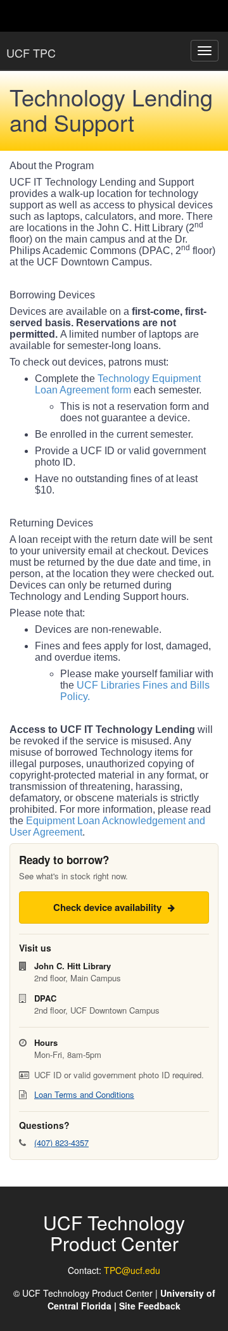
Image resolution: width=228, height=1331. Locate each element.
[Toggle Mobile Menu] (215, 15)
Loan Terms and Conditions (84, 1094)
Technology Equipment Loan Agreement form (118, 384)
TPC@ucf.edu (132, 1270)
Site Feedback (149, 1305)
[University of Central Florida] (96, 15)
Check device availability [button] (108, 907)
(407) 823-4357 (61, 1143)
